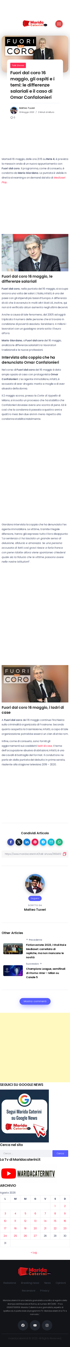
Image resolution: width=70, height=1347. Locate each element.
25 (15, 1236)
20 (35, 1228)
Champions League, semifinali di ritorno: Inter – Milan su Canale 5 (45, 973)
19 (25, 1228)
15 (55, 1221)
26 (25, 1236)
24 (5, 1236)
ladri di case (44, 746)
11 (15, 1221)
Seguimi (35, 898)
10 (5, 1221)
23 (64, 1228)
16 (65, 1221)
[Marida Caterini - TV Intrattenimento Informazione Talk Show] (35, 23)
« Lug (34, 1252)
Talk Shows (18, 65)
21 (45, 1228)
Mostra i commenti (35, 1001)
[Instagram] (47, 1325)
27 (35, 1236)
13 (35, 1221)
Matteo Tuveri (27, 108)
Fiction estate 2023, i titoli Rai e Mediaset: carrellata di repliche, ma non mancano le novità (46, 951)
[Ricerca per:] (26, 1153)
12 (25, 1221)
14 (45, 1221)
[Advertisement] (35, 1047)
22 (55, 1228)
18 (15, 1228)
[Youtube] (35, 1325)
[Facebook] (23, 1325)
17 (5, 1228)
